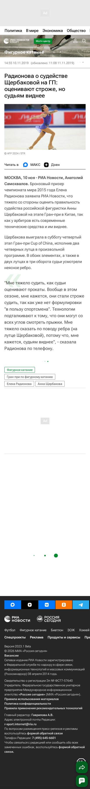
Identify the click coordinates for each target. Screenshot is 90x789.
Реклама (36, 637)
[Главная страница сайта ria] (5, 41)
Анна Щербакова (50, 384)
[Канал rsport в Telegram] (81, 604)
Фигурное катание (20, 370)
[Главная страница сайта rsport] (26, 41)
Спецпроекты (15, 637)
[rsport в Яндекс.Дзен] (29, 604)
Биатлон (57, 630)
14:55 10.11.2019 (16, 63)
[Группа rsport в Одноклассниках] (63, 604)
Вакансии (11, 655)
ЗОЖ (71, 630)
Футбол (9, 630)
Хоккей (84, 630)
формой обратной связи (45, 733)
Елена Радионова (19, 384)
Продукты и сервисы (64, 637)
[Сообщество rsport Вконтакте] (46, 604)
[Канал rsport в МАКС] (12, 604)
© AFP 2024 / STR (14, 153)
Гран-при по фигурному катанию (30, 377)
